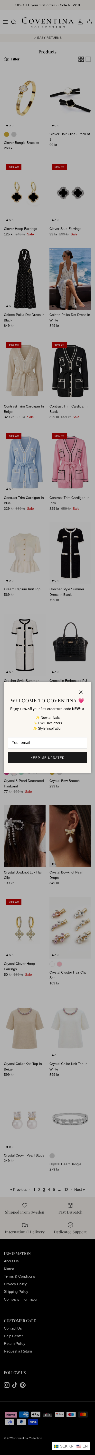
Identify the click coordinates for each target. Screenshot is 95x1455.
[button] (71, 1446)
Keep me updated (47, 758)
